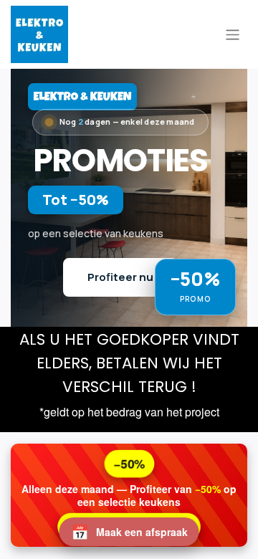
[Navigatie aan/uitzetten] (232, 34)
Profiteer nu (120, 277)
